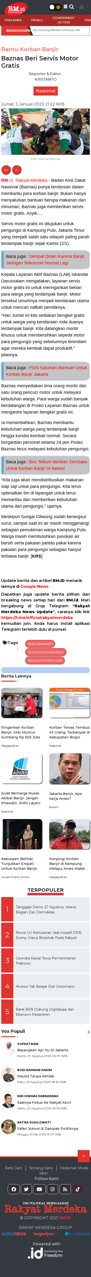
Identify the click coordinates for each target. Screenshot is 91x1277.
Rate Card (13, 1168)
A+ (6, 170)
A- (17, 170)
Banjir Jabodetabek (40, 643)
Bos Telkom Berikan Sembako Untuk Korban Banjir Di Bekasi (46, 465)
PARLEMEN (13, 20)
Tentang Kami (41, 1168)
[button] (65, 6)
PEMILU (37, 20)
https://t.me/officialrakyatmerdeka (37, 617)
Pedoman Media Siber (63, 1170)
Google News (35, 586)
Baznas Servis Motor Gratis (45, 660)
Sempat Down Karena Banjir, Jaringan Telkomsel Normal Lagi (45, 259)
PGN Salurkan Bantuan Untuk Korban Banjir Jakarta (46, 371)
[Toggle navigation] (81, 7)
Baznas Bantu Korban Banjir (46, 652)
